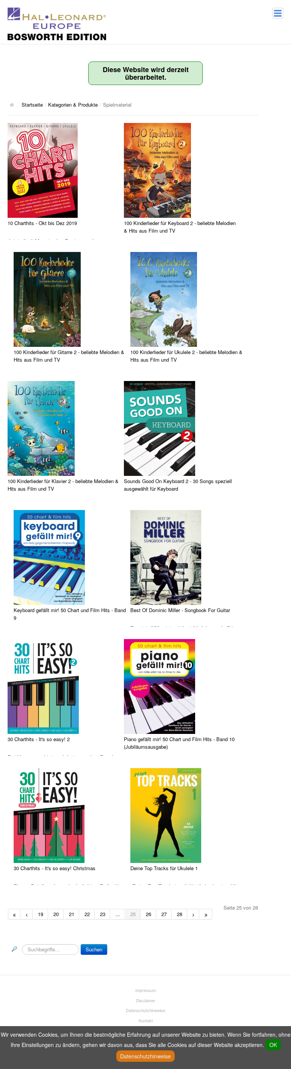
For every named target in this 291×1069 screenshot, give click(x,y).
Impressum (145, 990)
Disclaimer (145, 1000)
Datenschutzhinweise (145, 1010)
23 (102, 914)
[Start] (14, 914)
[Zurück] (27, 914)
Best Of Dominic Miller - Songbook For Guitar (180, 610)
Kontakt (146, 1020)
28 (179, 914)
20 (56, 914)
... (118, 914)
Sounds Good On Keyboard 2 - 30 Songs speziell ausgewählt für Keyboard (178, 484)
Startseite (32, 104)
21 (71, 914)
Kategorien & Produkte (73, 104)
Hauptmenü (277, 13)
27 (164, 914)
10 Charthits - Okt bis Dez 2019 (42, 223)
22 (87, 914)
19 (40, 914)
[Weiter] (193, 914)
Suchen (94, 949)
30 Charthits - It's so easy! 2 (39, 739)
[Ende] (206, 914)
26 (148, 914)
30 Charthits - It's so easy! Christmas (54, 868)
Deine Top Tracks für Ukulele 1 (164, 868)
